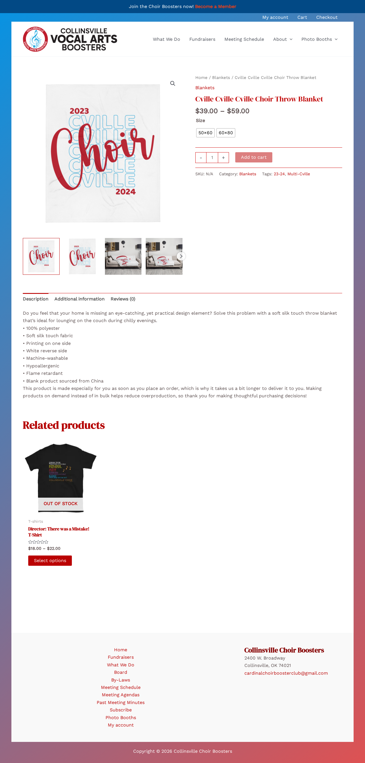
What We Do (120, 665)
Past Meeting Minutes (121, 702)
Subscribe (121, 710)
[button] (173, 83)
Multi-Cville (298, 174)
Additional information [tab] (79, 299)
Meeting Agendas (120, 694)
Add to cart (254, 157)
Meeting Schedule (121, 687)
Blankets (221, 77)
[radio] (205, 133)
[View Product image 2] (82, 256)
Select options (50, 560)
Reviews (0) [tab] (123, 299)
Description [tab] (35, 299)
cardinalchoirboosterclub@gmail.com (286, 673)
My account (121, 725)
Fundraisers (121, 657)
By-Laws (120, 680)
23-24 (279, 174)
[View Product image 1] (41, 256)
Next (181, 256)
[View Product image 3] (123, 256)
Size (200, 120)
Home (201, 77)
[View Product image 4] (164, 256)
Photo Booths (121, 717)
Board (120, 672)
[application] (290, 39)
